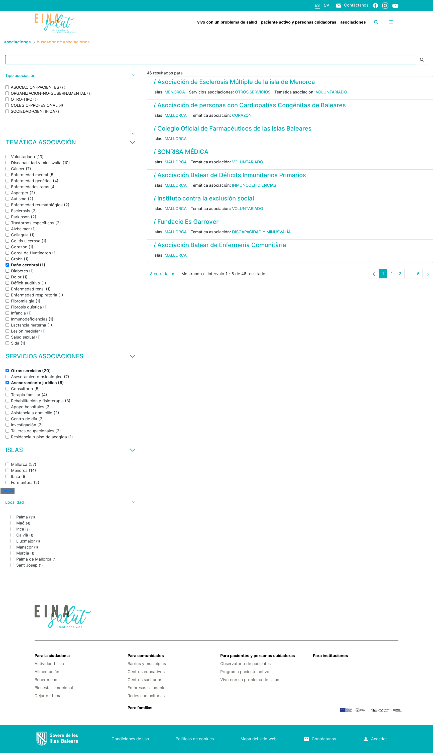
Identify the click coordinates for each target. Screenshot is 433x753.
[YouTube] (395, 5)
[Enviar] (422, 59)
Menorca (175, 91)
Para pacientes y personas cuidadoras (257, 655)
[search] (376, 22)
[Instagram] (385, 5)
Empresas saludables (147, 687)
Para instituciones (330, 655)
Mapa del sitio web (259, 738)
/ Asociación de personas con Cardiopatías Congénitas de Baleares (250, 105)
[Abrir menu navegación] (391, 22)
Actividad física (49, 663)
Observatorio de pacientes (245, 663)
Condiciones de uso (130, 738)
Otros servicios (252, 91)
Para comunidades (146, 655)
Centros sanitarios (145, 679)
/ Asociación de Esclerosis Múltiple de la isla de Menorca (234, 81)
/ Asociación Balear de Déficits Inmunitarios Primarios (230, 175)
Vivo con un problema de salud (249, 679)
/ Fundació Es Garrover (186, 221)
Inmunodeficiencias (254, 185)
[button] (69, 75)
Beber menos (47, 679)
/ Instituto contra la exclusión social (204, 198)
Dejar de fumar (49, 695)
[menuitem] (227, 22)
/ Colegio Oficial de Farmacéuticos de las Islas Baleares (232, 128)
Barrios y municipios (147, 663)
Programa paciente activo (244, 671)
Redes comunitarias (146, 695)
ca (327, 5)
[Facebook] (375, 5)
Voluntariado (331, 91)
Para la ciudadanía (52, 655)
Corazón (242, 115)
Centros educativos (146, 671)
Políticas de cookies (195, 738)
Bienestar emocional (54, 687)
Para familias (140, 707)
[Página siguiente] (427, 273)
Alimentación (47, 671)
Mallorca (176, 115)
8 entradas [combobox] (164, 274)
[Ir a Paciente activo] (65, 23)
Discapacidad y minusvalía (261, 231)
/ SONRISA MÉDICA (181, 151)
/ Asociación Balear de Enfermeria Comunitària (220, 245)
